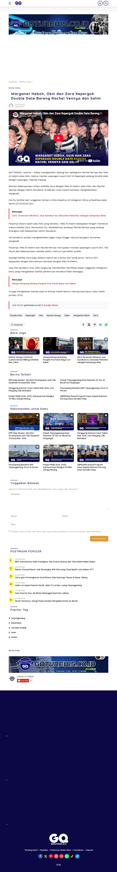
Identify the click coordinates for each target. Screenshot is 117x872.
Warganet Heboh (81, 315)
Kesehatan (16, 623)
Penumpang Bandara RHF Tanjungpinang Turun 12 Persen (84, 389)
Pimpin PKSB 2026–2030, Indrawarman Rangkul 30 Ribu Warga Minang (31, 397)
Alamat (89, 850)
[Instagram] (56, 856)
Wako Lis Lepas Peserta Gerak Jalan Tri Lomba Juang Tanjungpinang (48, 585)
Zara (95, 315)
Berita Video (14, 88)
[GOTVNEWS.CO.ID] (18, 3)
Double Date (16, 315)
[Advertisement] (58, 56)
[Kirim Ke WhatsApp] (106, 325)
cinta (13, 632)
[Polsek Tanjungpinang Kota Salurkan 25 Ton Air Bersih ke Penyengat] (58, 421)
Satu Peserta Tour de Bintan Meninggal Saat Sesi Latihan (42, 593)
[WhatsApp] (66, 856)
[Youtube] (61, 856)
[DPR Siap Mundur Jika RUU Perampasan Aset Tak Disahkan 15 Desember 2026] (24, 421)
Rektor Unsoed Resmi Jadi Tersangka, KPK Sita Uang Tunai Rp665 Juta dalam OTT (54, 569)
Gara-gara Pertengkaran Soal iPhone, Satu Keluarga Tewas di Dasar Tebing (51, 577)
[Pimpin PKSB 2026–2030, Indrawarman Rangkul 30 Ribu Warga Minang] (58, 453)
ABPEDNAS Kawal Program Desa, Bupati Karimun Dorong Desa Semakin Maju (83, 397)
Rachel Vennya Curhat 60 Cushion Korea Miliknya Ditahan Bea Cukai (24, 360)
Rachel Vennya (54, 315)
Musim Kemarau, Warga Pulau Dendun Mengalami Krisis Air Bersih (46, 601)
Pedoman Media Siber (60, 850)
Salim (67, 315)
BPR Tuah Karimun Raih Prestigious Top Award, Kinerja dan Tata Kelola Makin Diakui (55, 561)
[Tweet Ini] (89, 325)
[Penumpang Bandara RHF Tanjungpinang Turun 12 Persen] (24, 453)
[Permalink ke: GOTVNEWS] (11, 105)
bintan (14, 637)
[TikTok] (72, 856)
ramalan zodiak (18, 627)
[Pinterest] (51, 856)
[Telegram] (77, 856)
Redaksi (44, 850)
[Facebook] (40, 856)
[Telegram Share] (100, 325)
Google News (51, 305)
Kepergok (30, 315)
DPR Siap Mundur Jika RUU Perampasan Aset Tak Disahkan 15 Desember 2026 (32, 381)
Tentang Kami (31, 850)
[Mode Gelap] (100, 3)
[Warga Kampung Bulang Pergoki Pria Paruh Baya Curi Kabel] (58, 345)
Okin (41, 315)
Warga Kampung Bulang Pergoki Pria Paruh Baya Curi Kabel (44, 283)
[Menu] (11, 3)
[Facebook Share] (83, 325)
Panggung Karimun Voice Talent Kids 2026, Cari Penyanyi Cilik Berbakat (31, 389)
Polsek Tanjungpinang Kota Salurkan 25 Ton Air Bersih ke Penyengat (82, 381)
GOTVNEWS (20, 105)
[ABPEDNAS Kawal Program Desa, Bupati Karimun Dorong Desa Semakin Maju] (92, 453)
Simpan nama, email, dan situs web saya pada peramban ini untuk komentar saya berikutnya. (56, 531)
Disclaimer (79, 850)
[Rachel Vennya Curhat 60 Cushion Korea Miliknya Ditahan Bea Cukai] (24, 345)
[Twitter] (45, 856)
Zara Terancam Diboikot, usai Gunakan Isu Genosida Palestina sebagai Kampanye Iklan (59, 215)
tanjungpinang (18, 618)
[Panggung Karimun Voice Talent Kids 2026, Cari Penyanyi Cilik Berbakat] (92, 421)
